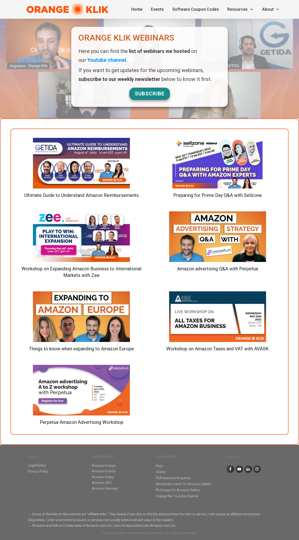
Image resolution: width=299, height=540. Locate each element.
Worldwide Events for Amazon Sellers (183, 484)
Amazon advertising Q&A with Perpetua (218, 247)
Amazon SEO (102, 482)
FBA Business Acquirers (173, 478)
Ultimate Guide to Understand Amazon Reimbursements (82, 170)
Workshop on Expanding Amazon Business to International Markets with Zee (82, 247)
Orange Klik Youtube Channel (177, 496)
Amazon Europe (104, 465)
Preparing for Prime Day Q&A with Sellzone (218, 170)
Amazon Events (103, 471)
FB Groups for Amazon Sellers (178, 490)
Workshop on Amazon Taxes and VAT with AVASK (218, 324)
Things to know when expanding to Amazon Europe (82, 324)
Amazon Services (105, 488)
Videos (161, 472)
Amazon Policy (103, 477)
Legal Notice (37, 465)
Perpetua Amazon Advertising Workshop (82, 397)
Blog (159, 466)
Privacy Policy (38, 471)
